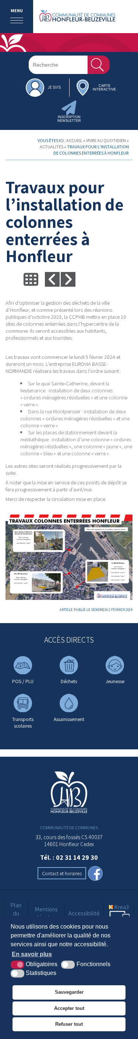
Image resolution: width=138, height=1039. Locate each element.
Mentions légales (46, 913)
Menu (17, 10)
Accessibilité (84, 913)
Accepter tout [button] (69, 1008)
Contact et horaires (62, 873)
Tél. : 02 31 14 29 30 (69, 857)
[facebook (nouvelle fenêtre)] (95, 874)
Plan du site (15, 913)
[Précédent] (52, 279)
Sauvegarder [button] (69, 992)
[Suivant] (68, 279)
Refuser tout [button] (69, 1024)
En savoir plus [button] (32, 954)
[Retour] (31, 279)
